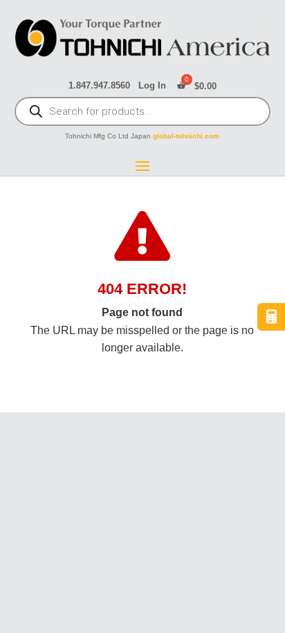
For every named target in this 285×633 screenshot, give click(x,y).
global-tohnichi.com (186, 136)
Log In (152, 86)
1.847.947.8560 (99, 86)
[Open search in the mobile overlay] (143, 113)
